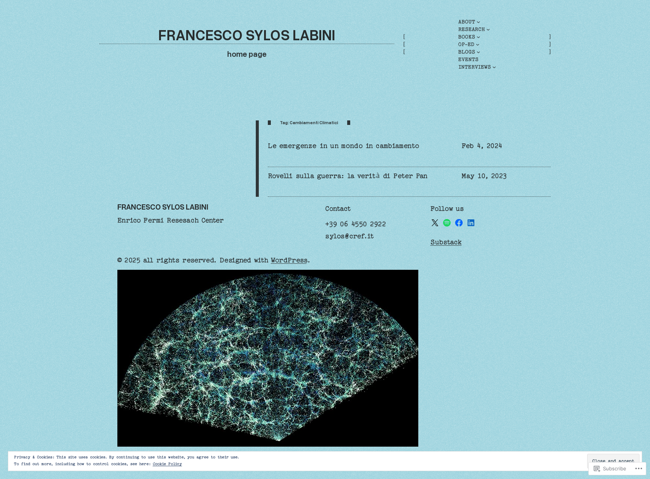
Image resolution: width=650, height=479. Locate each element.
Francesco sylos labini (246, 34)
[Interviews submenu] (494, 67)
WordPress (289, 260)
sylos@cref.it (349, 236)
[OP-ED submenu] (478, 44)
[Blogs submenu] (478, 52)
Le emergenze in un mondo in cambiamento (343, 146)
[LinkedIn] (470, 222)
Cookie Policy (167, 464)
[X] (434, 222)
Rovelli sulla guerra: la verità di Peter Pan (348, 176)
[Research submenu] (488, 29)
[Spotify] (446, 222)
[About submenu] (478, 22)
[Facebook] (458, 222)
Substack (446, 242)
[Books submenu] (478, 37)
